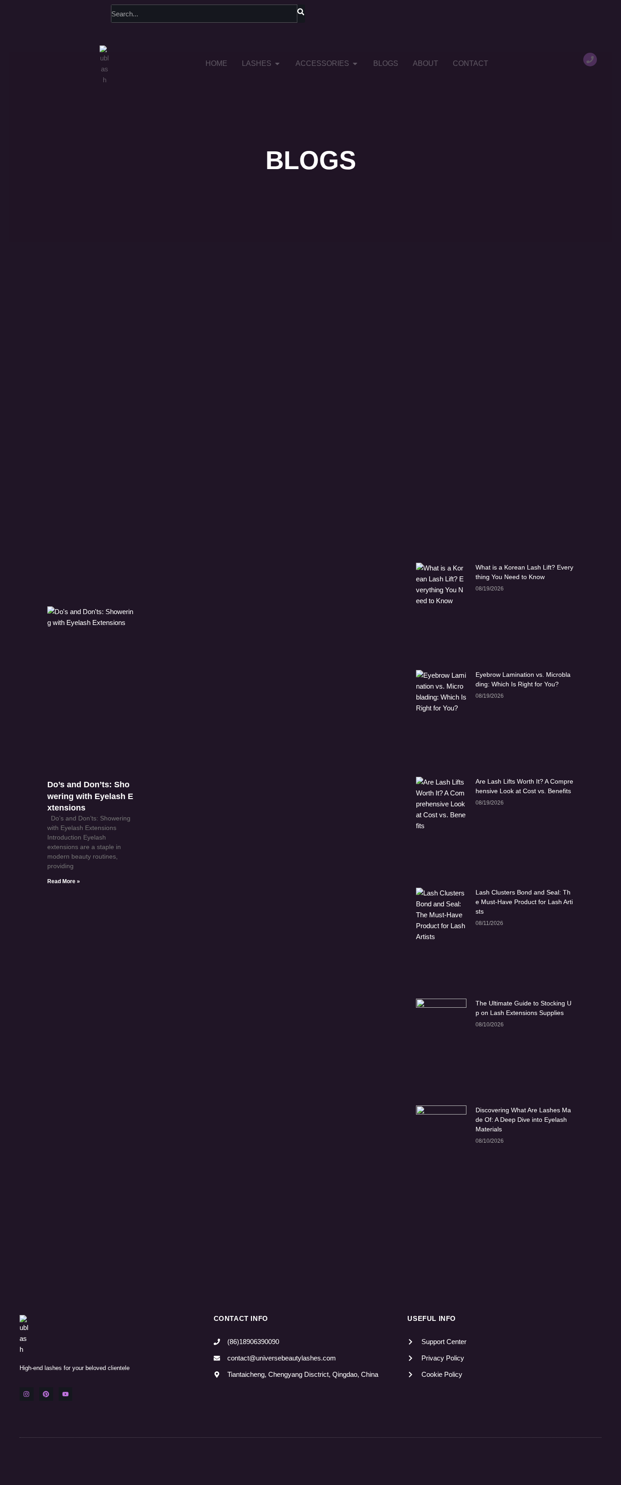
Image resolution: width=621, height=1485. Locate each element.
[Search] (301, 14)
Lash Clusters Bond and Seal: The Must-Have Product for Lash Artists (524, 902)
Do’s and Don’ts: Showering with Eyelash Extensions (90, 796)
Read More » (63, 881)
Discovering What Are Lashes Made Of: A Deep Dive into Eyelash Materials (523, 1119)
